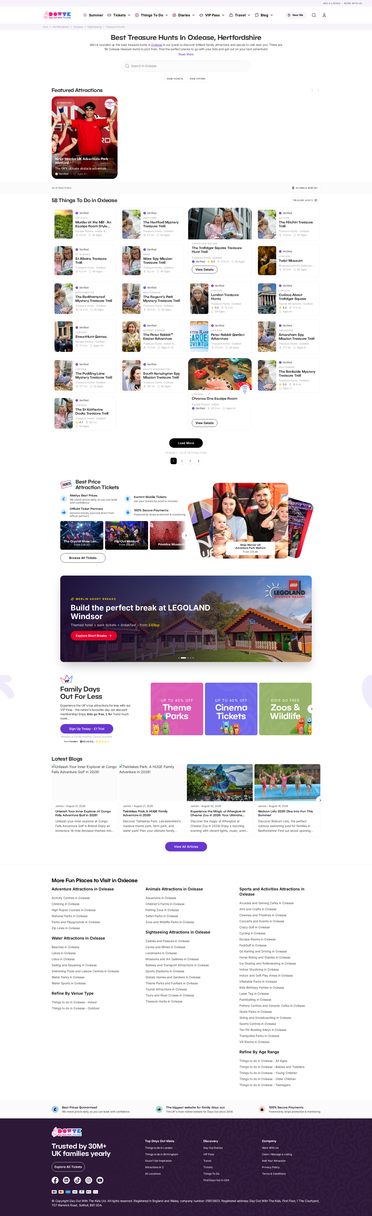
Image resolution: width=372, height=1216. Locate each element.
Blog (264, 15)
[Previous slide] (312, 90)
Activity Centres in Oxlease (71, 898)
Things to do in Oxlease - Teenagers (264, 1085)
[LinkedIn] (66, 1181)
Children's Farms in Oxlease (165, 904)
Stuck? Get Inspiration (158, 1160)
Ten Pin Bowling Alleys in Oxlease (262, 1030)
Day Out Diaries (213, 1147)
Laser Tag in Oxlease (254, 993)
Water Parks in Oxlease (68, 977)
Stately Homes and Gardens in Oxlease (173, 977)
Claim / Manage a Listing (277, 1154)
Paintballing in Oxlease (255, 999)
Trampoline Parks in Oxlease (259, 1036)
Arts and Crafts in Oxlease (257, 909)
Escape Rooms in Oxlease (257, 939)
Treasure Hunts (115, 26)
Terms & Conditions (274, 1173)
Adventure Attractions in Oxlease (83, 889)
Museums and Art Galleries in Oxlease (172, 959)
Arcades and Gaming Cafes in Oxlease (266, 903)
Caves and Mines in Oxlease (165, 947)
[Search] (314, 15)
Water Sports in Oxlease (69, 983)
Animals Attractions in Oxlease (174, 889)
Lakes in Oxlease (64, 953)
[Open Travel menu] (249, 15)
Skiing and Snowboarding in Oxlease (265, 1017)
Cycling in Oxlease (252, 933)
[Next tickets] (186, 535)
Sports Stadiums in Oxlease (165, 971)
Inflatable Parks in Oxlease (258, 981)
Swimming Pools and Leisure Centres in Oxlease (85, 971)
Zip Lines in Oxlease (66, 928)
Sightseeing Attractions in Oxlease (178, 932)
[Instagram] (88, 1181)
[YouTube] (99, 1181)
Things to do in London (158, 1147)
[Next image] (246, 223)
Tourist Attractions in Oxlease (166, 989)
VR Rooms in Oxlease (254, 1042)
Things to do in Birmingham (161, 1154)
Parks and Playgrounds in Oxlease (76, 922)
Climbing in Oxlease (65, 904)
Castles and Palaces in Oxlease (167, 941)
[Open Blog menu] (272, 15)
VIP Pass (212, 15)
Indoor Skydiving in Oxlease (259, 969)
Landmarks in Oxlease (161, 953)
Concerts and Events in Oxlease (261, 921)
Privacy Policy (271, 1167)
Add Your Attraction (274, 1160)
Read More (186, 54)
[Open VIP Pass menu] (224, 15)
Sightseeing (94, 26)
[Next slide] (318, 90)
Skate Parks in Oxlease (255, 1011)
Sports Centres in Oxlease (257, 1024)
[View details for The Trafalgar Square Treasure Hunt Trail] (220, 242)
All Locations (153, 1173)
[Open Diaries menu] (194, 15)
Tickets (119, 15)
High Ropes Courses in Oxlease (74, 910)
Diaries (184, 15)
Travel (240, 15)
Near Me (298, 15)
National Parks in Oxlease (70, 916)
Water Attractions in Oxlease (78, 938)
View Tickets (175, 78)
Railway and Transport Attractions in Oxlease (177, 965)
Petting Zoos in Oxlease (162, 910)
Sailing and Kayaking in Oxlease (74, 965)
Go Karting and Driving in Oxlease (263, 951)
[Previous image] (193, 223)
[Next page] (198, 461)
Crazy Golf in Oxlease (254, 927)
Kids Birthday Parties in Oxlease (261, 987)
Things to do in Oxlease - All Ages (263, 1061)
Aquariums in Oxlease (161, 898)
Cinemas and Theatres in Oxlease (263, 915)
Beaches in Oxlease (65, 947)
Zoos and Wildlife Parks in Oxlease (170, 922)
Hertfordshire (61, 26)
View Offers (197, 78)
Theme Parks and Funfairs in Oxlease (172, 983)
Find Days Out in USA (216, 1180)
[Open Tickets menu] (130, 15)
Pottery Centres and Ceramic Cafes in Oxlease (272, 1005)
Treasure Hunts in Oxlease (164, 1001)
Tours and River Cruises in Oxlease (170, 995)
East (45, 26)
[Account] (324, 15)
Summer (96, 15)
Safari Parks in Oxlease (162, 916)
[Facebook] (55, 1181)
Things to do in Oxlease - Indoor (74, 1002)
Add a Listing (331, 3)
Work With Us (353, 3)
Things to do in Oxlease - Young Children (268, 1073)
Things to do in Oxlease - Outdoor (75, 1008)
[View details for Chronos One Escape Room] (220, 394)
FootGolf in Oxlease (253, 945)
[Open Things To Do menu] (167, 15)
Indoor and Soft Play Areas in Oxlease (266, 975)
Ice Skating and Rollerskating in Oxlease (267, 963)
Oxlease (78, 26)
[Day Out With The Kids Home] (57, 15)
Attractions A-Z (154, 1167)
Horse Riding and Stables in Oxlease (264, 957)
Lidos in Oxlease (63, 959)
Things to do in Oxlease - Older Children (267, 1079)
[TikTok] (77, 1181)
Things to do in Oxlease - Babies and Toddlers (271, 1067)
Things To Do (152, 15)
